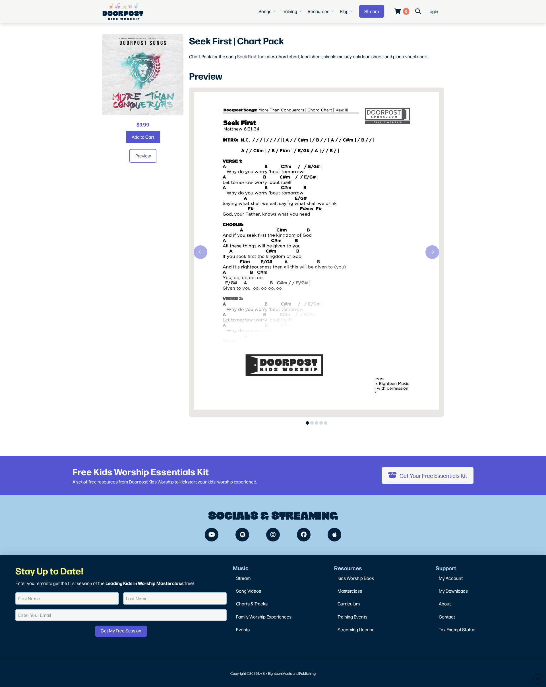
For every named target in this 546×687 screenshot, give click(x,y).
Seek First (247, 56)
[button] (267, 11)
